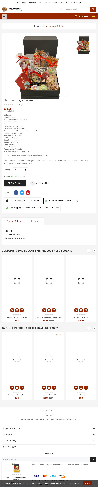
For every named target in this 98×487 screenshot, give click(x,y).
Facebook (16, 192)
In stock (8, 234)
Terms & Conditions (50, 483)
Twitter (22, 192)
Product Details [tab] (14, 221)
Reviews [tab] (35, 221)
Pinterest (28, 192)
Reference (9, 231)
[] (93, 9)
